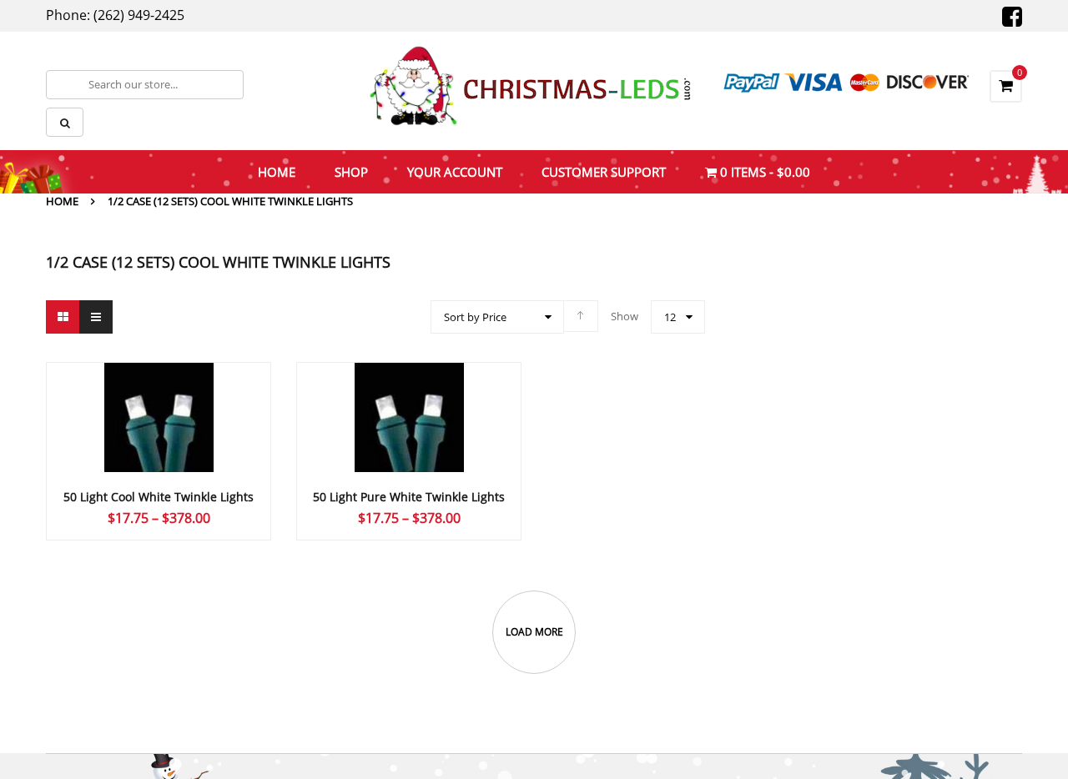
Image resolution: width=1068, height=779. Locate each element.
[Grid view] (62, 317)
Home (62, 201)
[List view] (96, 317)
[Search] (64, 122)
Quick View (158, 385)
